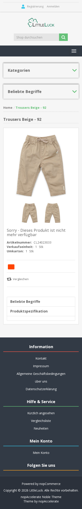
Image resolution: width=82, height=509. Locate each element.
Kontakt (41, 358)
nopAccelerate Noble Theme (41, 497)
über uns (41, 381)
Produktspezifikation (29, 311)
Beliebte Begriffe (25, 301)
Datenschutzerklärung (41, 389)
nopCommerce (50, 484)
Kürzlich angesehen (41, 413)
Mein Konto (41, 453)
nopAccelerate (48, 501)
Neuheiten (41, 428)
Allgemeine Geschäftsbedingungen (41, 374)
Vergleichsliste (41, 421)
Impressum (41, 366)
